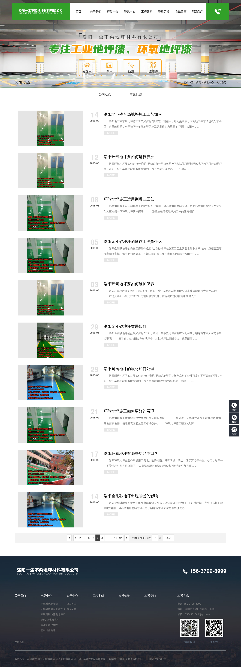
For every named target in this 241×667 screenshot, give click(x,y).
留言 (234, 434)
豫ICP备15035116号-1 (131, 659)
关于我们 (20, 596)
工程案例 (98, 596)
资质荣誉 (124, 596)
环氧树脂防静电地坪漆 (53, 614)
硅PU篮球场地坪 (50, 619)
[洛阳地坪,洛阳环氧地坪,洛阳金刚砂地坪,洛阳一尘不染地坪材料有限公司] (41, 11)
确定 (168, 537)
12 (120, 538)
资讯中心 (209, 82)
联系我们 (150, 596)
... (84, 538)
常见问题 (136, 94)
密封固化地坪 (48, 630)
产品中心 (46, 596)
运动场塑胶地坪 (49, 625)
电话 (234, 409)
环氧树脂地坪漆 (49, 603)
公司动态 (221, 82)
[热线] (218, 11)
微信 (234, 422)
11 (115, 538)
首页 (198, 82)
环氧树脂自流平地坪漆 (53, 609)
